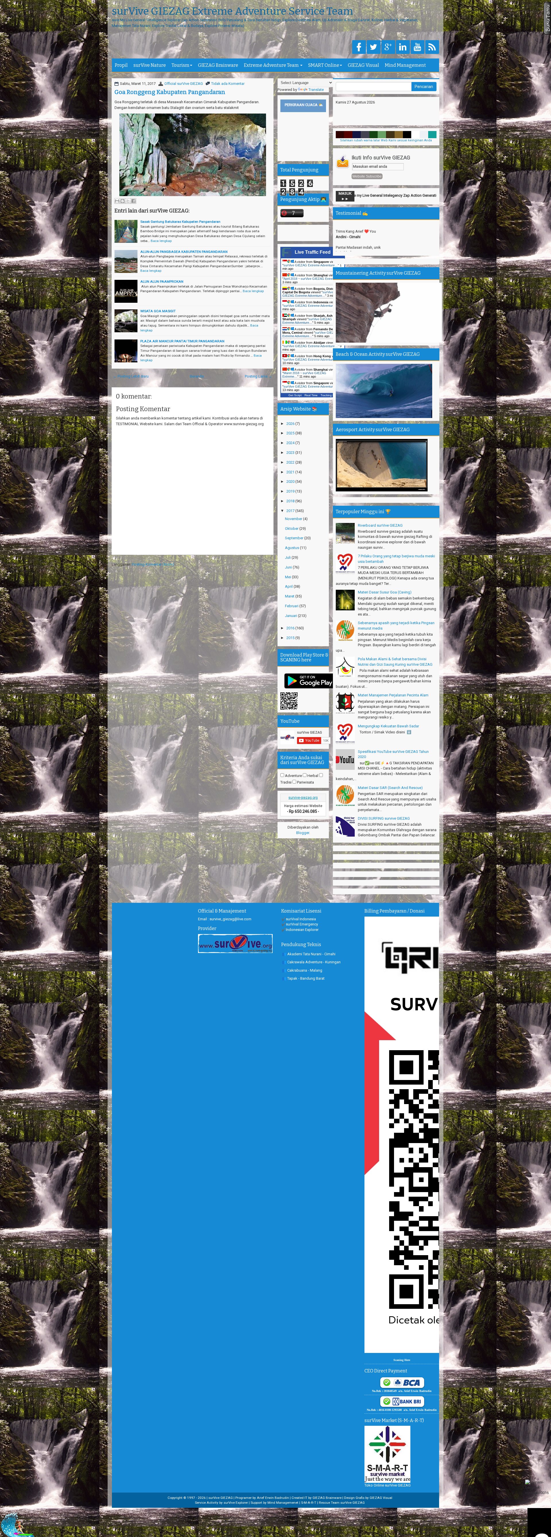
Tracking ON (329, 395)
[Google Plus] (388, 47)
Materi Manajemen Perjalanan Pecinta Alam (393, 695)
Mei (288, 577)
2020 (290, 481)
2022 (290, 462)
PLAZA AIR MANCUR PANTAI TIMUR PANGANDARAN (182, 341)
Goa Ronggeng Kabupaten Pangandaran (170, 92)
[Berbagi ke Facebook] (133, 201)
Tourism (180, 65)
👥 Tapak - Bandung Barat (303, 978)
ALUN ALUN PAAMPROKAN (161, 282)
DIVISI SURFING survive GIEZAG (384, 818)
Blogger (302, 833)
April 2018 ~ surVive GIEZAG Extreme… (312, 278)
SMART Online (323, 65)
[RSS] (432, 47)
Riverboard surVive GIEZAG (380, 525)
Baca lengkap (161, 241)
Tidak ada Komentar (228, 83)
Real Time (311, 395)
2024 (290, 443)
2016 (290, 628)
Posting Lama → (258, 376)
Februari (292, 606)
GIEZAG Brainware (218, 65)
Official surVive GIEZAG (183, 83)
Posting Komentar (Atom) (153, 564)
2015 (290, 638)
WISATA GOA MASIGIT (158, 311)
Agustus (292, 548)
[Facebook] (359, 47)
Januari (291, 616)
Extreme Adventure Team (272, 65)
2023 (290, 452)
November (294, 519)
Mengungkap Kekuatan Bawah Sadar (388, 726)
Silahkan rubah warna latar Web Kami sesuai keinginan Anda (386, 140)
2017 (290, 511)
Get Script (295, 395)
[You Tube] (417, 47)
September (294, 538)
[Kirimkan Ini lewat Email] (117, 201)
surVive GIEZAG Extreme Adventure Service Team (232, 11)
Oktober (292, 528)
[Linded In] (403, 47)
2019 (290, 491)
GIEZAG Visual (363, 65)
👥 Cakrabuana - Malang (302, 970)
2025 (290, 433)
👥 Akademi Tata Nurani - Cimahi (308, 954)
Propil (121, 65)
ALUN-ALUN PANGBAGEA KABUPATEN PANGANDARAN (184, 252)
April (289, 586)
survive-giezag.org (303, 798)
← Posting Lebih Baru (131, 376)
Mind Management (405, 65)
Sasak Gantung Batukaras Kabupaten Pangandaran (180, 222)
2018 (290, 501)
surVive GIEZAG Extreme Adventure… (311, 265)
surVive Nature (149, 65)
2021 (290, 472)
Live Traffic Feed (313, 252)
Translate (316, 89)
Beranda (197, 376)
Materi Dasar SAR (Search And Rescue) (390, 788)
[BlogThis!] (122, 201)
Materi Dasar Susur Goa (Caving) (385, 592)
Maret (290, 596)
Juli (288, 557)
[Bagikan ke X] (128, 201)
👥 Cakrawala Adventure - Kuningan (311, 962)
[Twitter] (374, 47)
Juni (289, 567)
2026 (290, 423)
